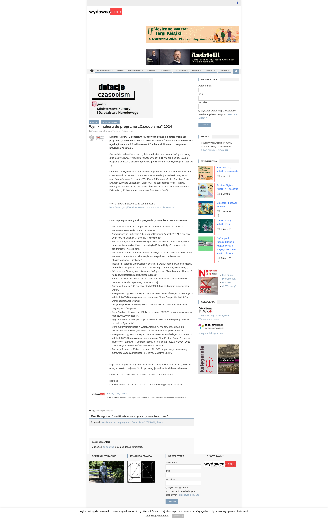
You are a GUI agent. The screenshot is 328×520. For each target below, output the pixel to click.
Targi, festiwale (180, 70)
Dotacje (93, 122)
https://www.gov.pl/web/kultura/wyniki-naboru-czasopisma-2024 (141, 207)
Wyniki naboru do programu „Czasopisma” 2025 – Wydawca (132, 422)
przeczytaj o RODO (189, 495)
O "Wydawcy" (229, 286)
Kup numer (227, 275)
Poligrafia (195, 70)
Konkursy (165, 70)
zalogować (108, 447)
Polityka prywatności (157, 515)
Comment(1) (128, 131)
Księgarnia (224, 70)
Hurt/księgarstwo (134, 70)
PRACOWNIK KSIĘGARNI (214, 150)
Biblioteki (120, 70)
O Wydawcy (209, 70)
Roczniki (227, 282)
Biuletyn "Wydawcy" (113, 131)
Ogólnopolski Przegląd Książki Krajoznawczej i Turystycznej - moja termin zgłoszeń (227, 245)
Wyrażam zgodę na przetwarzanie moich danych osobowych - (217, 114)
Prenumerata (229, 278)
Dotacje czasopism (105, 410)
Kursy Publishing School (210, 333)
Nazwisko (203, 102)
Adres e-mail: (205, 85)
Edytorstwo (151, 70)
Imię (200, 94)
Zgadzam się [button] (178, 516)
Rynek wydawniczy (104, 70)
